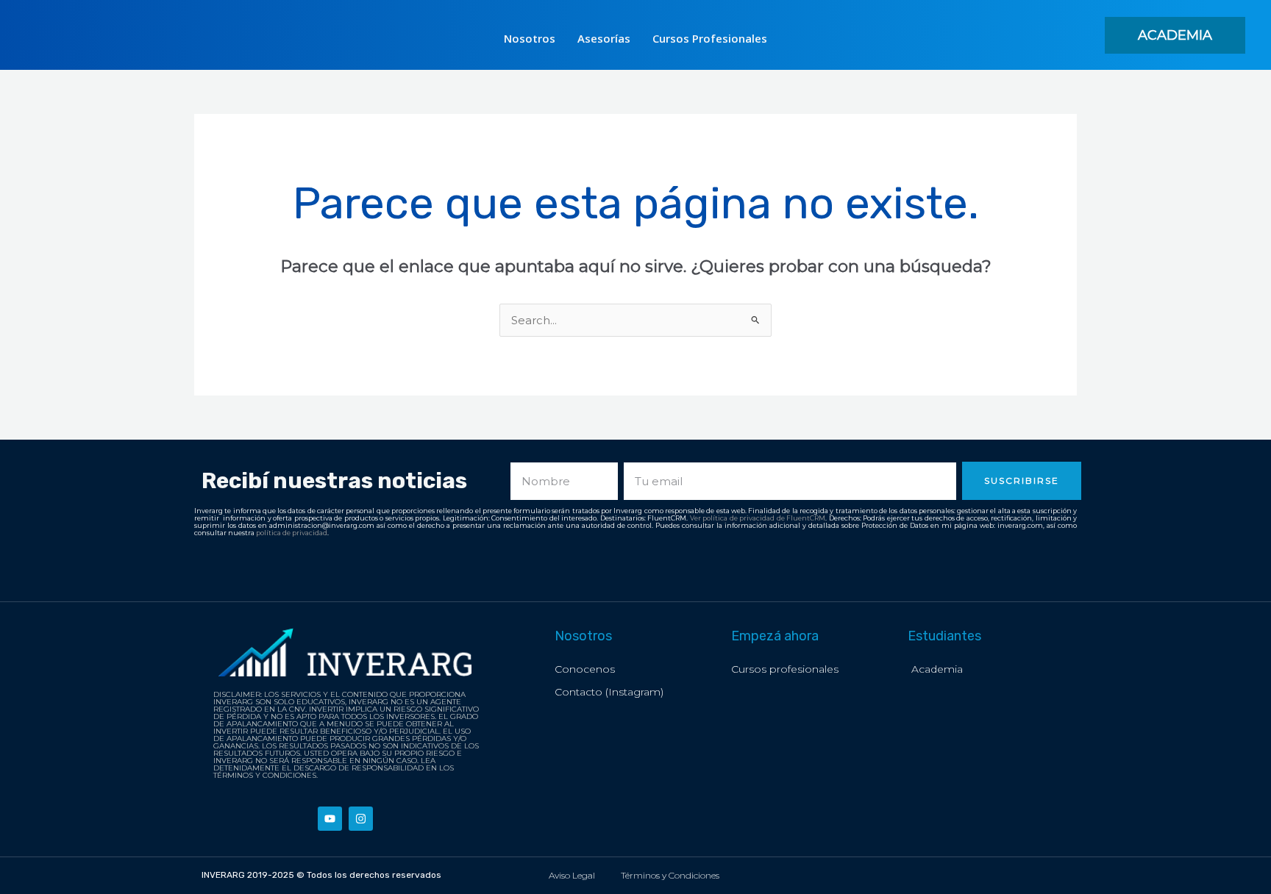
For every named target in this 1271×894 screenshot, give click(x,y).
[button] (1175, 35)
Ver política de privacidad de (738, 518)
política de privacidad (291, 533)
